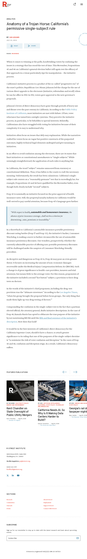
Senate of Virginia (14, 420)
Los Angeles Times (68, 292)
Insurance (15, 53)
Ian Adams (14, 37)
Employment (47, 502)
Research (9, 499)
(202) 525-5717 (12, 467)
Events (9, 508)
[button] (32, 45)
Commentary (11, 502)
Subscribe (78, 538)
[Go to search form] (74, 4)
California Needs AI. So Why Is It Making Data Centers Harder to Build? (51, 415)
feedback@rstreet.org (14, 469)
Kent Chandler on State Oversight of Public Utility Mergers (19, 412)
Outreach (9, 505)
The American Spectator (48, 425)
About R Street (48, 499)
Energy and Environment (15, 405)
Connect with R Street (50, 508)
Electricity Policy (22, 403)
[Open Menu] (81, 4)
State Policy (50, 405)
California (41, 405)
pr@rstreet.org (25, 461)
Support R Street (49, 505)
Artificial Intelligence (52, 403)
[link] (8, 475)
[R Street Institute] (7, 4)
